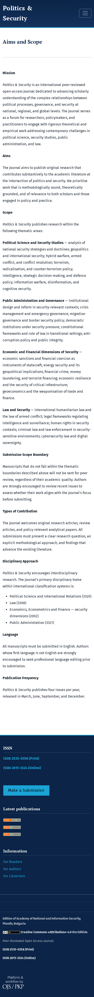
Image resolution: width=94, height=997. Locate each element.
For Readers (12, 862)
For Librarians (14, 876)
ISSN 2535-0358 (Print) (21, 758)
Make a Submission (26, 790)
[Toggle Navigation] (85, 13)
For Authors (12, 869)
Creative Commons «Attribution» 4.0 (46, 932)
